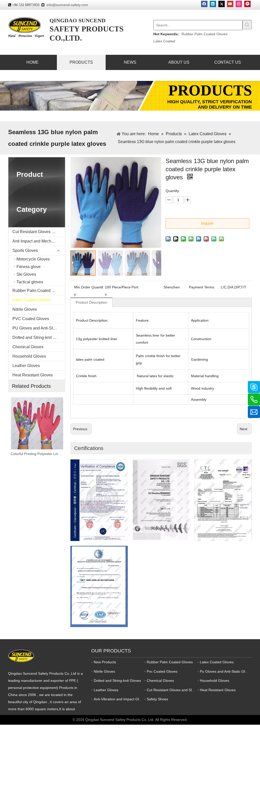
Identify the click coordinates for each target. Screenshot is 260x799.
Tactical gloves (30, 282)
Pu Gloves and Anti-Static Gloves (226, 671)
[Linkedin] (213, 4)
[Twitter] (221, 4)
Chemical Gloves (27, 347)
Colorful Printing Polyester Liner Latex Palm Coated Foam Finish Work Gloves (37, 454)
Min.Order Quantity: (88, 290)
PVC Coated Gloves (30, 319)
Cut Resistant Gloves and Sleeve (38, 232)
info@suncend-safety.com (67, 5)
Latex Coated (164, 41)
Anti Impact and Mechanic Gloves (38, 241)
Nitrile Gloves (24, 309)
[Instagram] (239, 4)
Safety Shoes (157, 699)
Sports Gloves (25, 250)
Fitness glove (29, 267)
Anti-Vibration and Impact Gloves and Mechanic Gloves (138, 699)
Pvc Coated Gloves (162, 671)
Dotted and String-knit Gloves (38, 337)
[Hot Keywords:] (247, 24)
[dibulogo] (21, 655)
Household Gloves (29, 356)
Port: (135, 287)
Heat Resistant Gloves (32, 375)
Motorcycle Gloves (33, 259)
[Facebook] (204, 4)
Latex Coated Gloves (31, 300)
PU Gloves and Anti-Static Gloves (38, 328)
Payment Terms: (202, 287)
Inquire (207, 223)
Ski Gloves (26, 274)
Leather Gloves (26, 365)
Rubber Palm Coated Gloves (205, 34)
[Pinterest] (247, 4)
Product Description (91, 302)
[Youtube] (230, 4)
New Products (105, 662)
